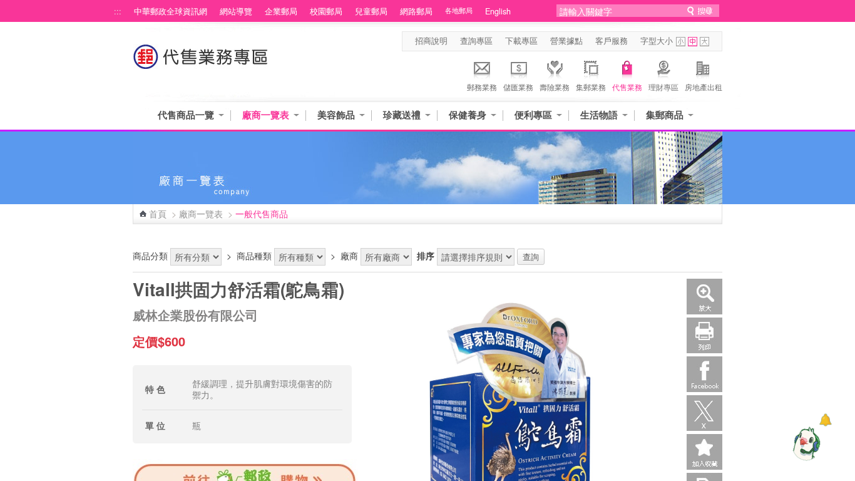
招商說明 (431, 40)
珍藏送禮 (402, 115)
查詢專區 (476, 40)
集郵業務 (591, 86)
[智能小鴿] (805, 443)
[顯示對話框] (825, 420)
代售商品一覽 (186, 115)
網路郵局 (416, 11)
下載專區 (521, 40)
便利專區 (533, 115)
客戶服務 (611, 40)
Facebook (704, 374)
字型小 (680, 41)
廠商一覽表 (265, 115)
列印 (704, 335)
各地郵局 (459, 10)
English (498, 11)
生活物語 (599, 115)
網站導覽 (236, 11)
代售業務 (627, 86)
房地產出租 (703, 86)
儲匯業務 (518, 86)
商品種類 (254, 255)
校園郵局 (326, 11)
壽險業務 (555, 86)
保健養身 (467, 115)
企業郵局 (281, 11)
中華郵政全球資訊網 (170, 11)
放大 (704, 296)
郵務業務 (482, 86)
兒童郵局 (371, 11)
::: (117, 11)
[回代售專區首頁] (201, 63)
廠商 (349, 255)
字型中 (692, 41)
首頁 (157, 213)
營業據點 (566, 40)
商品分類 (150, 255)
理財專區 (663, 86)
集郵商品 (664, 115)
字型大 (704, 41)
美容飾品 (336, 115)
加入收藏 (704, 452)
